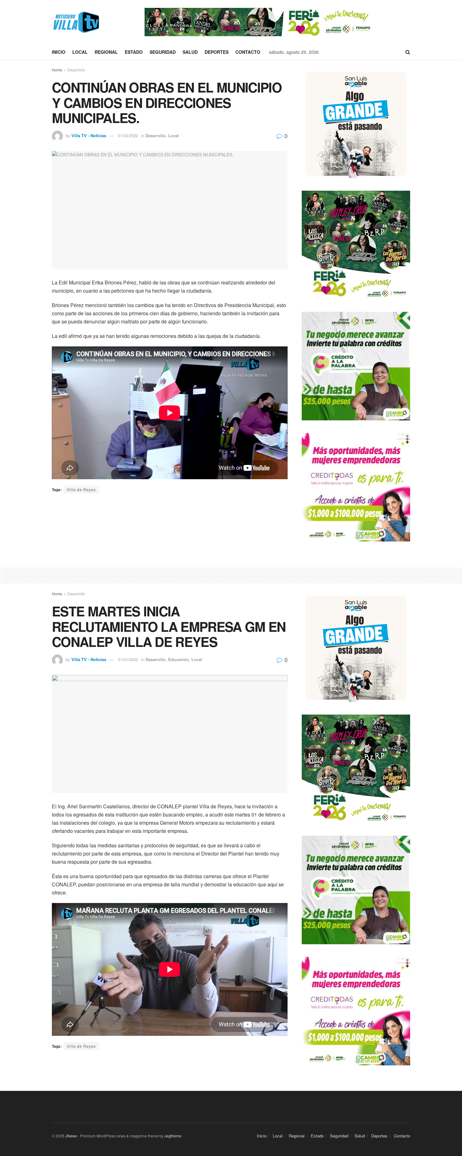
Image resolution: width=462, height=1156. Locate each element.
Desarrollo (76, 69)
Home (57, 69)
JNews (71, 1135)
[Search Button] (407, 52)
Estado (134, 52)
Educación (178, 659)
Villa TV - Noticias (88, 135)
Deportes (216, 52)
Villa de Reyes (81, 489)
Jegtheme (172, 1135)
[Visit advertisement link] (259, 22)
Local (80, 52)
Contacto (247, 52)
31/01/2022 (128, 659)
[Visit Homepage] (75, 22)
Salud (190, 52)
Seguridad (163, 52)
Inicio (58, 52)
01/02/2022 (128, 135)
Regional (106, 52)
